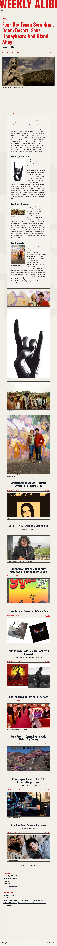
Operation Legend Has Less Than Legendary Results (15, 876)
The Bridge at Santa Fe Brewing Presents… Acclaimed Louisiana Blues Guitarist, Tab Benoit (24, 903)
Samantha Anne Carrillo (7, 53)
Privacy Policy (5, 943)
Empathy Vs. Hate (7, 881)
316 (31, 865)
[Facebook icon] (11, 113)
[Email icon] (17, 113)
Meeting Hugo (6, 883)
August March (10, 701)
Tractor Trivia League (8, 898)
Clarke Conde (10, 490)
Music (4, 18)
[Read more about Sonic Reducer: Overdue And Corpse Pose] (28, 631)
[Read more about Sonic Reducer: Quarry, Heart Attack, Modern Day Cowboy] (28, 759)
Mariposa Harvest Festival (9, 895)
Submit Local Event (21, 943)
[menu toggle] (2, 11)
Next (35, 865)
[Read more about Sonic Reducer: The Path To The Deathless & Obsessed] (28, 677)
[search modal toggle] (54, 11)
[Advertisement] (28, 100)
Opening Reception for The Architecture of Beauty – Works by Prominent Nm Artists (23, 900)
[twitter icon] (13, 113)
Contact (12, 943)
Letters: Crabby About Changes (10, 886)
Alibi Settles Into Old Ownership (10, 878)
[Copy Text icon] (15, 113)
